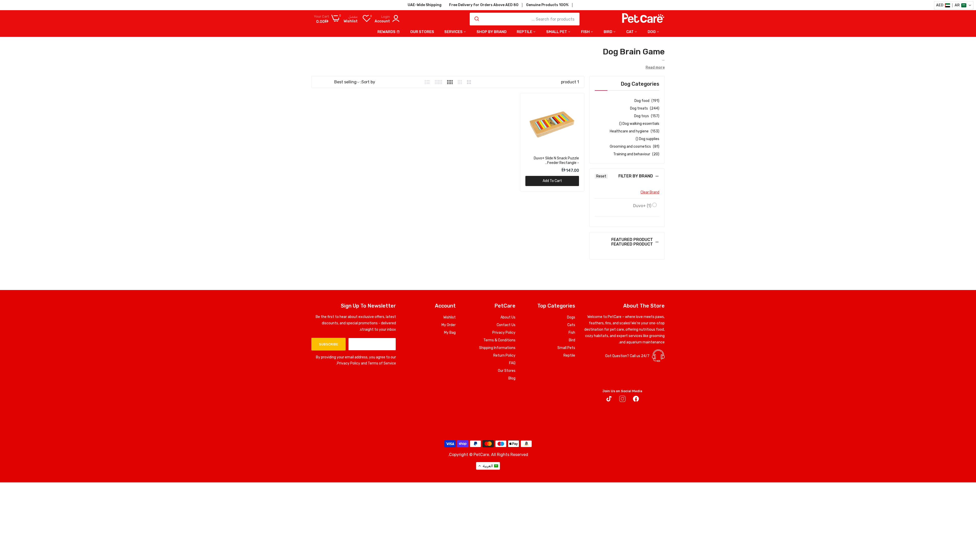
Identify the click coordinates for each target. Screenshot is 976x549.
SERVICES (453, 31)
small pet (557, 31)
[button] (627, 180)
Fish (585, 31)
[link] (529, 102)
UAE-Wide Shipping (424, 5)
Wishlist (449, 317)
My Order (448, 325)
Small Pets (566, 348)
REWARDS (386, 31)
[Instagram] (622, 399)
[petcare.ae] (643, 19)
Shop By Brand (492, 31)
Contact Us (506, 325)
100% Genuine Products (547, 5)
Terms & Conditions (499, 340)
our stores (422, 31)
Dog (652, 31)
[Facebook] (635, 399)
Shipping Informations (497, 348)
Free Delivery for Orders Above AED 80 (483, 5)
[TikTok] (609, 399)
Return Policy (504, 355)
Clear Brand (649, 192)
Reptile (569, 355)
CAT (630, 31)
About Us (507, 317)
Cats (571, 325)
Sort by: (367, 82)
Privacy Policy (503, 332)
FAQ (512, 363)
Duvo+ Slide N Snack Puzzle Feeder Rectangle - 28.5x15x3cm (556, 160)
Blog (511, 378)
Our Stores (506, 371)
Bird (608, 31)
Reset (601, 176)
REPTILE (525, 31)
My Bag (450, 332)
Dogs (571, 317)
